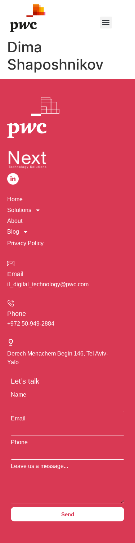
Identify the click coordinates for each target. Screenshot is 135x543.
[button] (106, 22)
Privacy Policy (25, 243)
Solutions (19, 210)
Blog (13, 232)
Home (15, 199)
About (14, 221)
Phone (16, 313)
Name (18, 395)
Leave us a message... (39, 466)
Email (15, 274)
